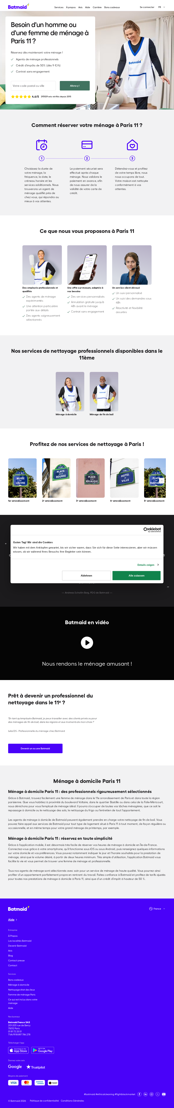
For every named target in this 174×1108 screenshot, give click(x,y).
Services (58, 7)
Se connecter (147, 7)
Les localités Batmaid (19, 940)
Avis (80, 7)
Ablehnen (86, 575)
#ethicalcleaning (105, 1094)
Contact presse (16, 960)
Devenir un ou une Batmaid (35, 748)
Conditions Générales (72, 1100)
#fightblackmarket (125, 1094)
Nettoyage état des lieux (21, 989)
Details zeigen (145, 564)
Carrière (97, 7)
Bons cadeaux (112, 7)
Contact (12, 965)
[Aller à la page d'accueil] (19, 908)
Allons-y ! (75, 85)
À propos (71, 7)
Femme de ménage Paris (21, 994)
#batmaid (89, 1094)
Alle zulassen (136, 575)
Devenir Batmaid (17, 945)
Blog (10, 955)
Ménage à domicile (18, 984)
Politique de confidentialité (44, 1100)
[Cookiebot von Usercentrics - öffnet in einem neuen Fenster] (146, 529)
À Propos (13, 936)
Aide (87, 7)
